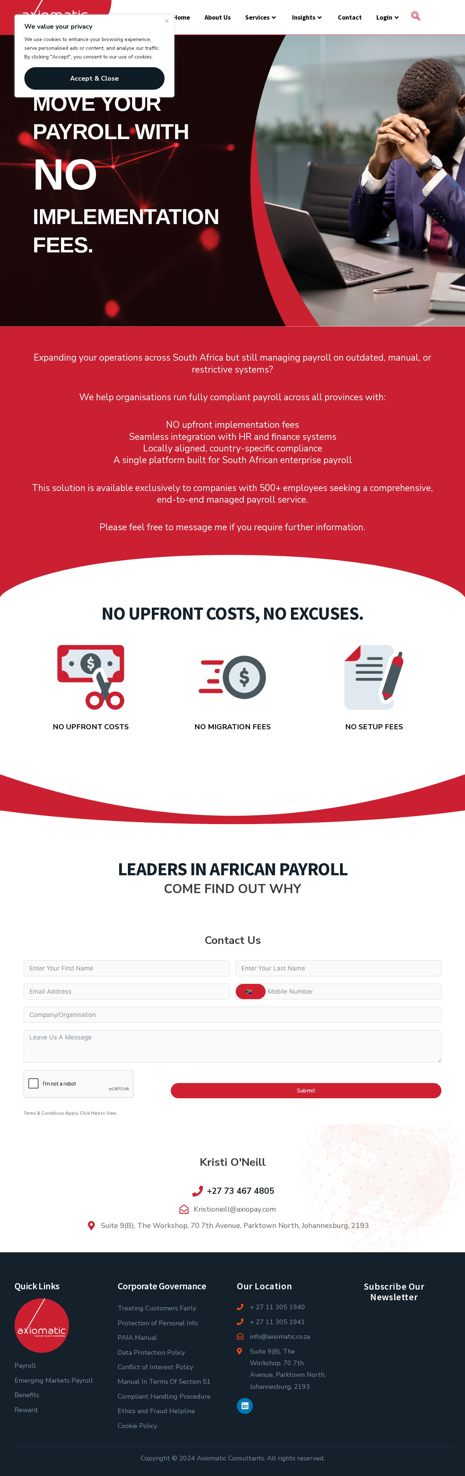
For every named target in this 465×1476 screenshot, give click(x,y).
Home (181, 17)
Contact (350, 17)
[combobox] (251, 991)
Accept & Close (94, 78)
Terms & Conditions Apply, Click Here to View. (70, 1113)
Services (257, 17)
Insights (303, 17)
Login (384, 17)
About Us (218, 17)
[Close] (166, 20)
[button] (415, 17)
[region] (94, 56)
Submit (306, 1091)
